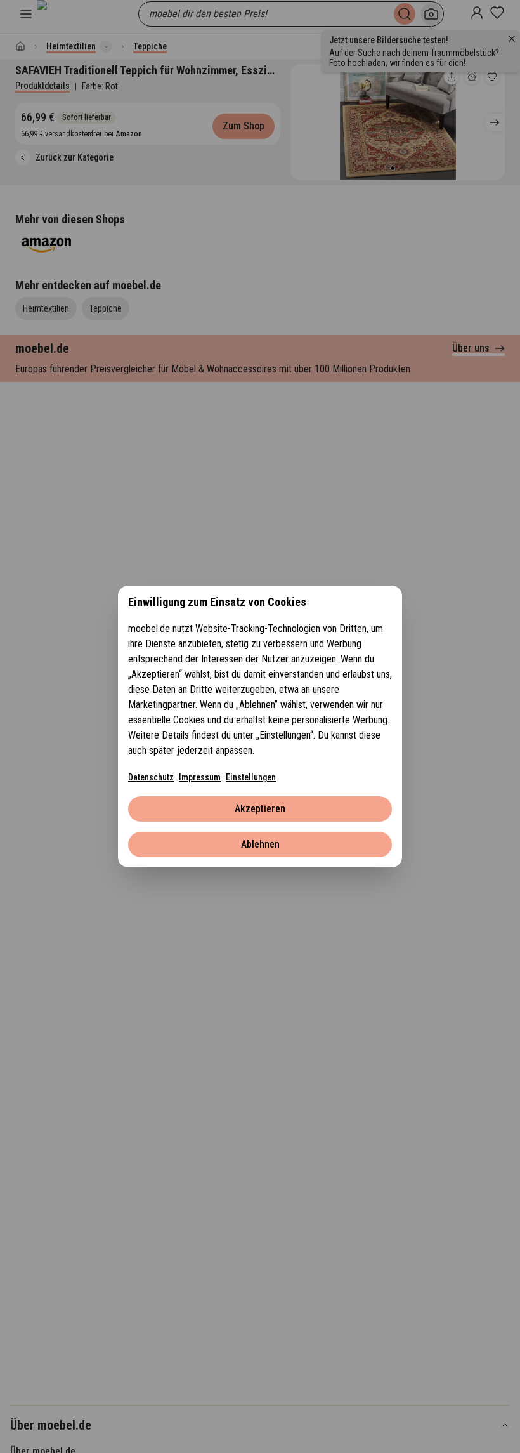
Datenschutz (151, 777)
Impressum (200, 777)
